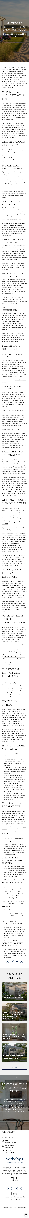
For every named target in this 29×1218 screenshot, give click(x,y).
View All (14, 1067)
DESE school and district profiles (12, 597)
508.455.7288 (9, 1147)
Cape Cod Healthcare (9, 495)
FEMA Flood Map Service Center (14, 657)
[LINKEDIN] (16, 1188)
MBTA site (16, 543)
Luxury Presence (14, 1199)
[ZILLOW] (20, 1188)
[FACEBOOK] (8, 1188)
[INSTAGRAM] (12, 1188)
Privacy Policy (21, 1207)
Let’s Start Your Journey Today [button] (14, 1120)
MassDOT (5, 524)
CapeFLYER (13, 545)
